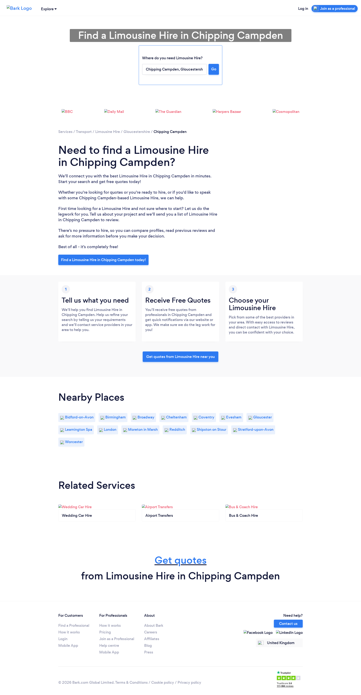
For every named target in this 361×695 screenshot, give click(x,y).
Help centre (109, 645)
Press (148, 652)
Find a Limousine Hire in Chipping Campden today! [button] (103, 259)
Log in (303, 8)
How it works (69, 632)
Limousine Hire (107, 131)
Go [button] (213, 69)
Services (65, 131)
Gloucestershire (136, 131)
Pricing (105, 632)
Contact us (288, 623)
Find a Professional (73, 625)
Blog (148, 645)
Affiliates (151, 638)
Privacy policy (189, 682)
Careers (150, 632)
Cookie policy (162, 682)
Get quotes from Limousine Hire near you (180, 356)
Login (62, 638)
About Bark (153, 625)
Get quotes (181, 560)
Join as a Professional (116, 638)
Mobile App (68, 645)
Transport (84, 131)
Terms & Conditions (131, 682)
